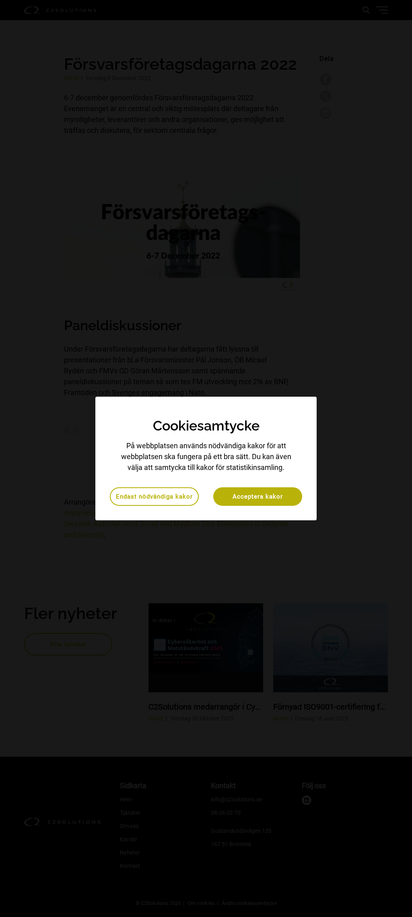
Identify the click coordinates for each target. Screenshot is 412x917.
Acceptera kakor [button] (258, 496)
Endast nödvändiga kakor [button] (154, 496)
